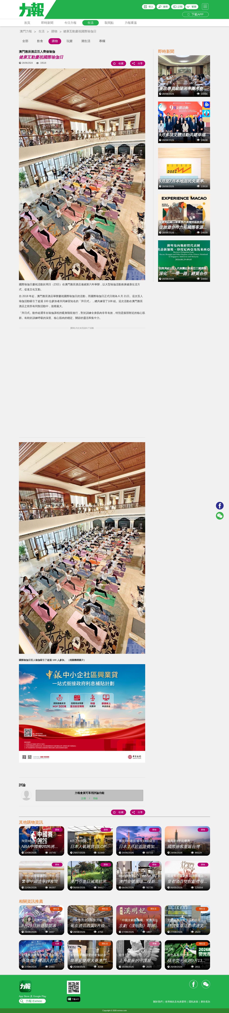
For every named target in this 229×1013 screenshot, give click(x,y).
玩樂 (70, 41)
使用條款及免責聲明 (175, 1001)
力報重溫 (131, 22)
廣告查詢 (205, 1001)
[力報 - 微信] (220, 516)
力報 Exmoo (34, 1001)
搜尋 (165, 6)
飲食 (40, 41)
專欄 (102, 41)
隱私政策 (193, 1001)
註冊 (83, 798)
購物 (54, 31)
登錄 (95, 798)
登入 (151, 6)
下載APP (197, 14)
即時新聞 (47, 22)
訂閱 (180, 6)
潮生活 (85, 41)
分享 (140, 63)
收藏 (121, 63)
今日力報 (70, 22)
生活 (91, 22)
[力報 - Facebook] (220, 505)
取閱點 (109, 22)
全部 (25, 41)
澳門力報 (26, 31)
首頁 (27, 22)
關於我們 (158, 1001)
